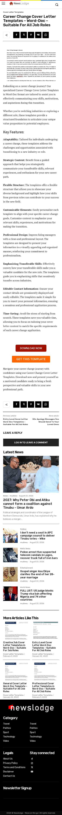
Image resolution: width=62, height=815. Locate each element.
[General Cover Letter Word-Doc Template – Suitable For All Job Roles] (16, 671)
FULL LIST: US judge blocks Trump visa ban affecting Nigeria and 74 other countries (36, 595)
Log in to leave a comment (31, 442)
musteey (13, 496)
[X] (24, 35)
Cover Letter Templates (13, 12)
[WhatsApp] (45, 35)
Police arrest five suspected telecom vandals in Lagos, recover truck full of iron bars (39, 555)
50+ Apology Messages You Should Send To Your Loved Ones (46, 421)
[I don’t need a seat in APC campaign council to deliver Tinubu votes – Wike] (10, 535)
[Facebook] (16, 35)
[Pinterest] (31, 35)
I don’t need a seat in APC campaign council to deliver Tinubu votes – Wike (37, 535)
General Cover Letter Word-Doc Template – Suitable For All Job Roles (15, 687)
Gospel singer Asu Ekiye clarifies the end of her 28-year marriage (37, 574)
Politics (23, 529)
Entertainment (26, 568)
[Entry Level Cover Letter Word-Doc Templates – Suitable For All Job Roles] (45, 630)
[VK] (38, 35)
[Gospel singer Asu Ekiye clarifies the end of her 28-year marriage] (10, 574)
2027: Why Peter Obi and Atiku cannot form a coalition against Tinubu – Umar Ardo (27, 503)
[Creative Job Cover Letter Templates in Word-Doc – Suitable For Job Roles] (16, 630)
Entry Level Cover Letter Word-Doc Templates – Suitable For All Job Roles (15, 421)
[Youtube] (32, 772)
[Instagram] (32, 763)
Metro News (25, 549)
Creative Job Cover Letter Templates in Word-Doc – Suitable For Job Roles (14, 646)
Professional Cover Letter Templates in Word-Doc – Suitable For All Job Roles (43, 687)
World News (25, 587)
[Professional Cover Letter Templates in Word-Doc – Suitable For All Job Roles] (45, 671)
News (5, 496)
